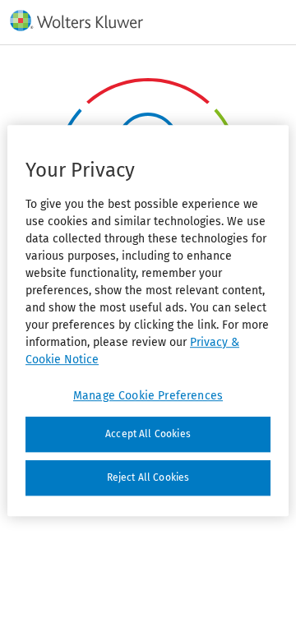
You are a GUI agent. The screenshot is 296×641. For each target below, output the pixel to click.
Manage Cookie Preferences (148, 396)
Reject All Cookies (148, 477)
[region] (148, 320)
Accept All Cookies (148, 434)
